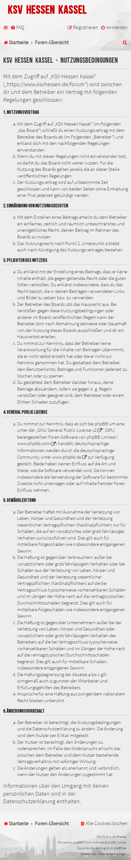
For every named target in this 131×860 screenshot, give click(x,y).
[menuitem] (17, 27)
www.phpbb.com (33, 443)
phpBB (77, 842)
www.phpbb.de (66, 457)
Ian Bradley (119, 837)
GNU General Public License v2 (67, 430)
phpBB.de (120, 848)
